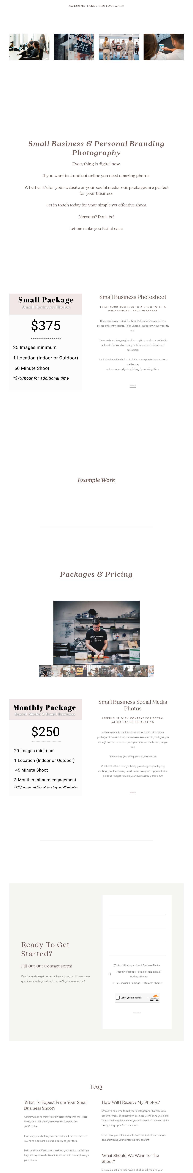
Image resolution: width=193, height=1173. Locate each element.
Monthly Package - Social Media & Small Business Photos (139, 974)
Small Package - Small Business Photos (138, 965)
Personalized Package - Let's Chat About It (139, 982)
